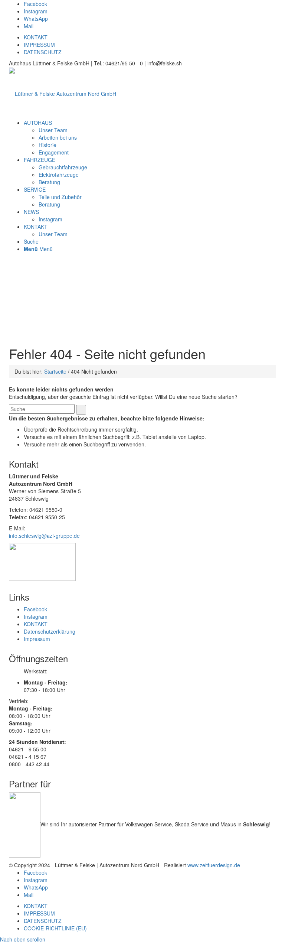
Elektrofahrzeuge (59, 174)
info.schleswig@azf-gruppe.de (44, 535)
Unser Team (53, 130)
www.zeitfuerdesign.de (213, 865)
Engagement (54, 152)
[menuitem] (38, 122)
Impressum (37, 639)
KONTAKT (36, 37)
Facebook (35, 609)
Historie (47, 145)
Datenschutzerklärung (49, 631)
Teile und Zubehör (60, 197)
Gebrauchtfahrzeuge (63, 167)
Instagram (50, 219)
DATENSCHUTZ (43, 52)
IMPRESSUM (39, 44)
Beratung (49, 182)
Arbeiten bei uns (58, 137)
